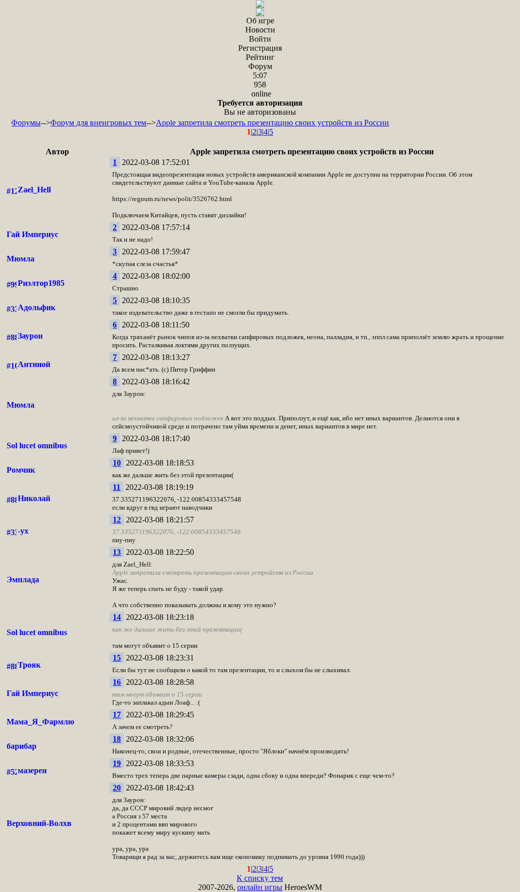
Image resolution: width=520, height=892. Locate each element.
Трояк (29, 664)
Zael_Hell (34, 189)
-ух (23, 530)
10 (117, 462)
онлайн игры (259, 887)
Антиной (34, 364)
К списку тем (260, 878)
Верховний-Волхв (39, 823)
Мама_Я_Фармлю (40, 721)
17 (117, 714)
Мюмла (21, 258)
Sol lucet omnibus (37, 445)
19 (117, 763)
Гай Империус (32, 234)
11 (116, 487)
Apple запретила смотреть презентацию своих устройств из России (272, 122)
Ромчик (21, 470)
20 (117, 787)
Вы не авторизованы (260, 107)
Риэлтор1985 (41, 283)
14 (117, 617)
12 (117, 519)
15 (117, 657)
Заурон (30, 336)
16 (117, 682)
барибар (22, 746)
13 (117, 552)
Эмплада (23, 579)
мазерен (32, 770)
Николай (34, 498)
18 (117, 739)
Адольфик (36, 307)
